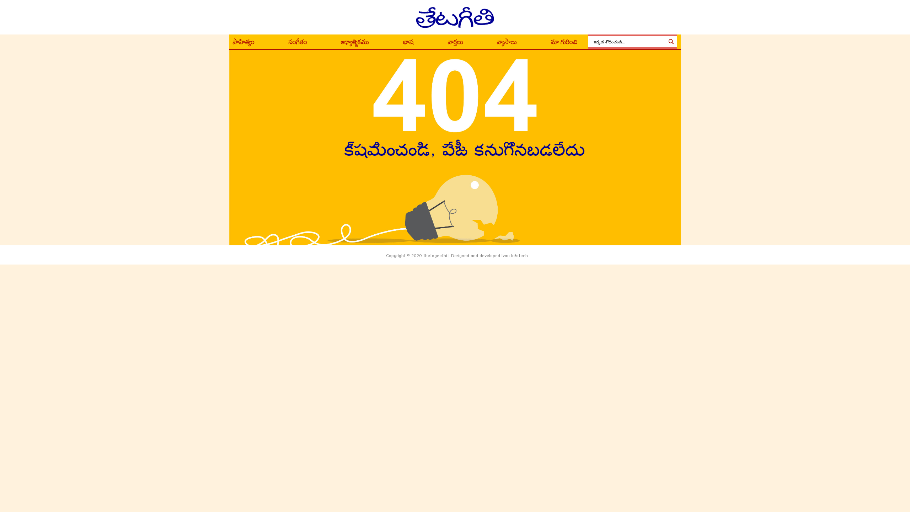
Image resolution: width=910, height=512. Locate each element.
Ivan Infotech (515, 256)
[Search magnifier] (671, 41)
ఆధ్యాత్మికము (355, 43)
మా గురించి (564, 43)
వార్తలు (455, 43)
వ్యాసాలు (507, 43)
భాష (408, 43)
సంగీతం (298, 43)
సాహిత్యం (244, 43)
